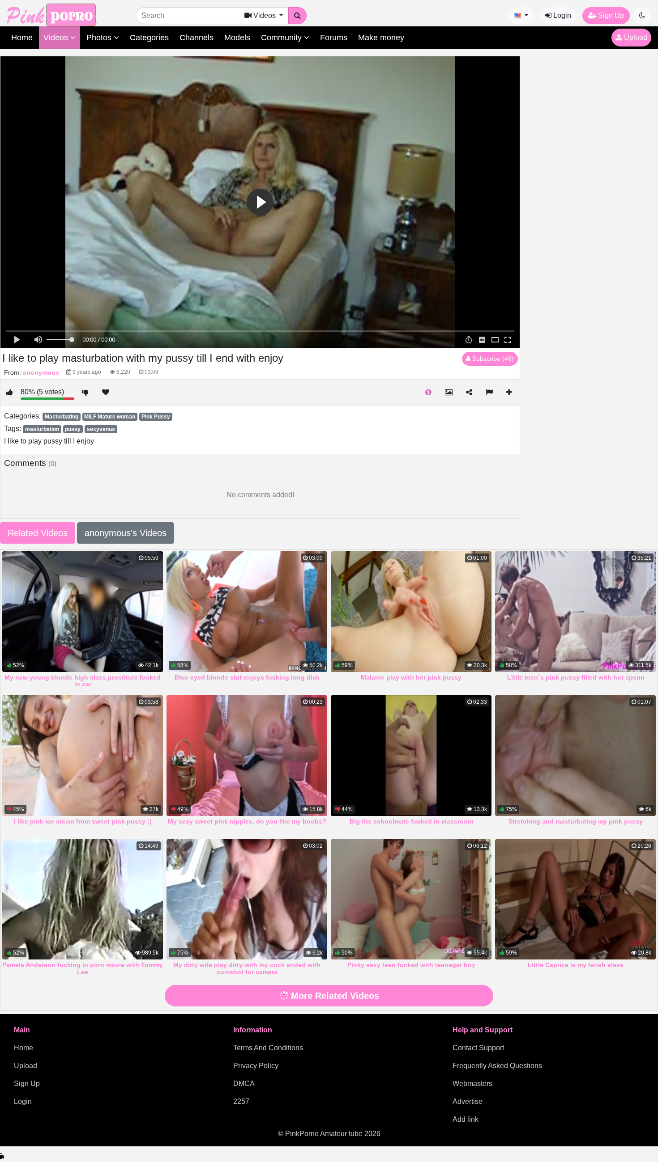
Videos (56, 37)
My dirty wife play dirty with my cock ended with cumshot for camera (246, 968)
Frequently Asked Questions (497, 1065)
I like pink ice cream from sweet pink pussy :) (83, 821)
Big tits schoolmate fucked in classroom (411, 821)
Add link (466, 1119)
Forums (333, 37)
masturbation (42, 429)
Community (282, 37)
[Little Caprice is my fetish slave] (575, 899)
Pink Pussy (155, 417)
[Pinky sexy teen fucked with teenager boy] (411, 899)
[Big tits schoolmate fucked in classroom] (411, 755)
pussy (73, 429)
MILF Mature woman (109, 417)
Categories (149, 37)
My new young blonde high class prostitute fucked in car (82, 681)
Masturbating (61, 417)
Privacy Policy (255, 1065)
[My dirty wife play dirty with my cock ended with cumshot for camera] (247, 899)
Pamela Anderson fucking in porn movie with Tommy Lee (82, 968)
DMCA (244, 1083)
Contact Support (478, 1048)
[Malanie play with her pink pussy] (411, 611)
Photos (100, 37)
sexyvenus (101, 429)
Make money (381, 37)
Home (22, 37)
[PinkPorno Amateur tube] (60, 14)
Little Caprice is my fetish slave (576, 964)
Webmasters (472, 1083)
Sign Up (610, 15)
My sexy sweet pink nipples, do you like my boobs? (247, 821)
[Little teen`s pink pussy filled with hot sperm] (575, 611)
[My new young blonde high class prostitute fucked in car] (82, 611)
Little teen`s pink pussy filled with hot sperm (575, 677)
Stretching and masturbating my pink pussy (575, 821)
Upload (634, 37)
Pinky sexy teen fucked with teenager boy (411, 964)
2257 (241, 1101)
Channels (196, 37)
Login (561, 15)
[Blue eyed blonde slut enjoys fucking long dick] (247, 611)
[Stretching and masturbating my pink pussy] (575, 755)
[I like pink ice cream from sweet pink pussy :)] (82, 755)
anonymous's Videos (126, 533)
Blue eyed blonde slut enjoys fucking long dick (247, 677)
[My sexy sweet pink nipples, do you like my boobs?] (247, 755)
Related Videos (38, 533)
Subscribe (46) (492, 358)
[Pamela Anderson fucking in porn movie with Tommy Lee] (82, 899)
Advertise (468, 1101)
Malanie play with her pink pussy (411, 677)
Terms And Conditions (268, 1048)
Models (237, 37)
